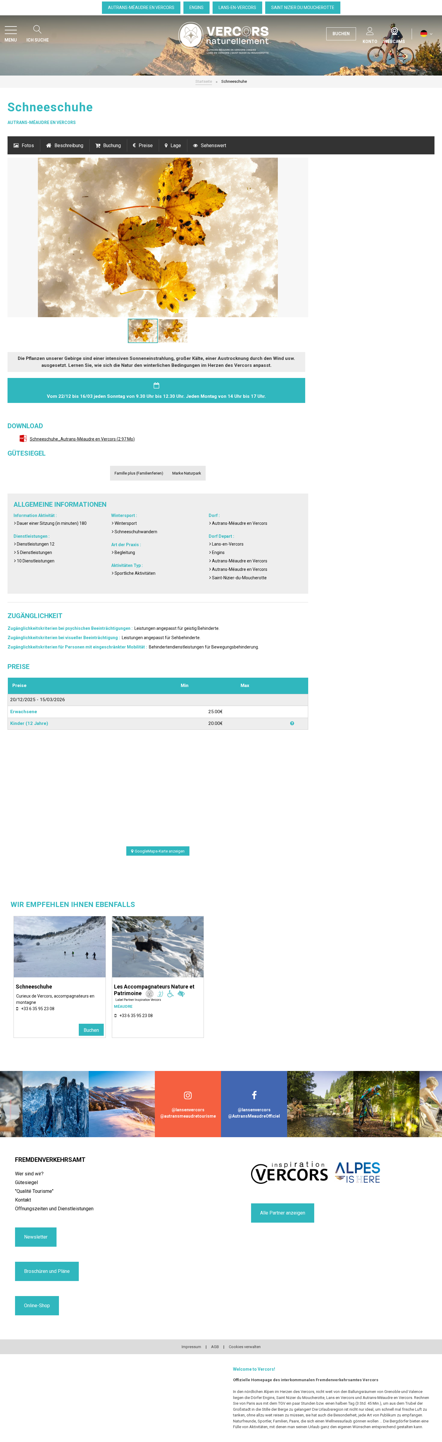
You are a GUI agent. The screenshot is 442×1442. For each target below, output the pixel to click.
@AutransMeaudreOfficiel (254, 1116)
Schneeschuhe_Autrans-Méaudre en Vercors (82, 439)
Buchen (91, 1030)
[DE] (426, 34)
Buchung (112, 145)
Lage (175, 145)
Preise (146, 145)
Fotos (28, 145)
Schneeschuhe (34, 986)
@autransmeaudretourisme (188, 1116)
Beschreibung (68, 145)
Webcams (394, 30)
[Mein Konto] (370, 30)
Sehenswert (213, 145)
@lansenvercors (188, 1109)
